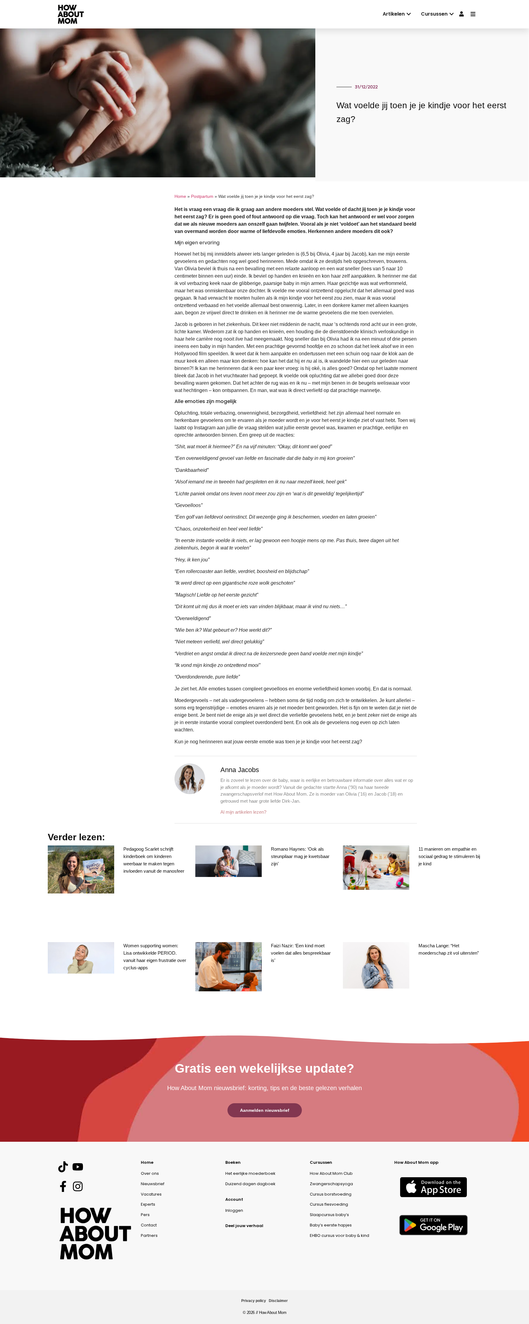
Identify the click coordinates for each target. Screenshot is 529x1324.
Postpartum (202, 196)
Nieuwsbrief (152, 1184)
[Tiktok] (62, 1167)
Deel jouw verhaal (244, 1226)
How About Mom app (416, 1162)
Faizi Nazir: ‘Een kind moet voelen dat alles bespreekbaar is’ (301, 953)
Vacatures (151, 1194)
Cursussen (321, 1162)
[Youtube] (77, 1167)
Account (234, 1199)
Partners (149, 1235)
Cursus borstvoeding (330, 1194)
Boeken (233, 1162)
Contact (149, 1225)
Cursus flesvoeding (329, 1204)
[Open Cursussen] (451, 14)
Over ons (150, 1173)
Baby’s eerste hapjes (331, 1225)
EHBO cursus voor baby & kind (339, 1235)
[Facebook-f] (62, 1186)
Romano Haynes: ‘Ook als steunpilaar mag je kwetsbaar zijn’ (300, 856)
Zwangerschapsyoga (331, 1184)
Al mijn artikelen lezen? (243, 812)
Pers (145, 1215)
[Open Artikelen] (408, 14)
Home (180, 196)
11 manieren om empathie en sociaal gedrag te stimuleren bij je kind (449, 856)
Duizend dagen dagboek (250, 1184)
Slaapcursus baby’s (329, 1215)
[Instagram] (77, 1186)
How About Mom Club (331, 1173)
